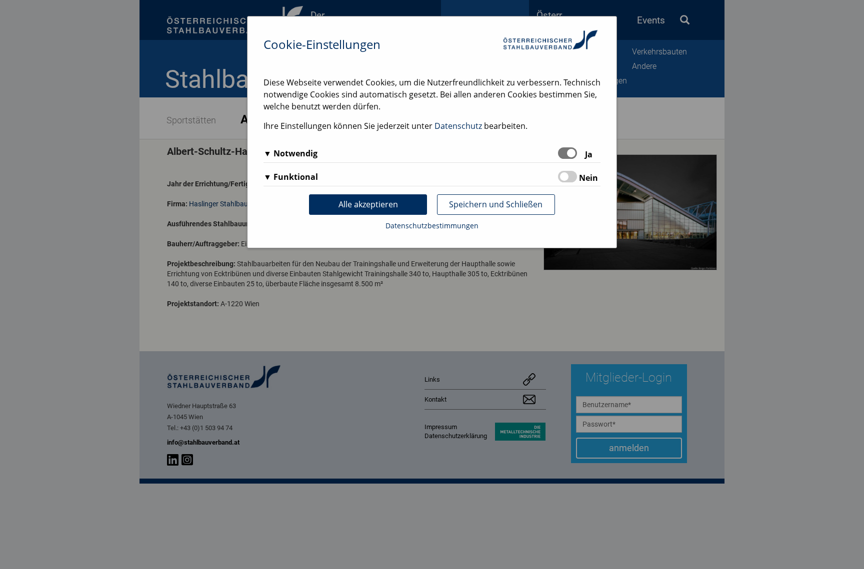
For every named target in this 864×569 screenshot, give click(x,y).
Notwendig (296, 153)
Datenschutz (458, 125)
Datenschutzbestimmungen (432, 225)
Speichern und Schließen (495, 204)
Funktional (296, 176)
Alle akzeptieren (368, 204)
